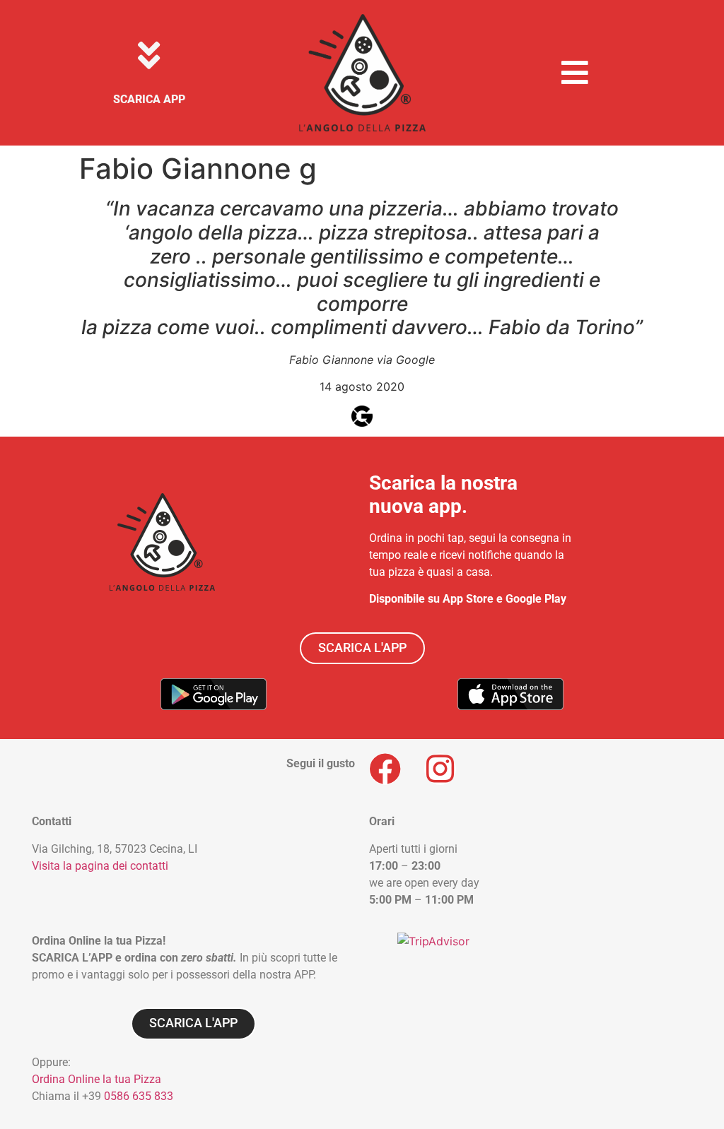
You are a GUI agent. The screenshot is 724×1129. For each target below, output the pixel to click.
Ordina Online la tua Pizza (96, 1079)
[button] (575, 73)
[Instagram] (440, 769)
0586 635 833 (138, 1096)
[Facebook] (385, 769)
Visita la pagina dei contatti (100, 866)
